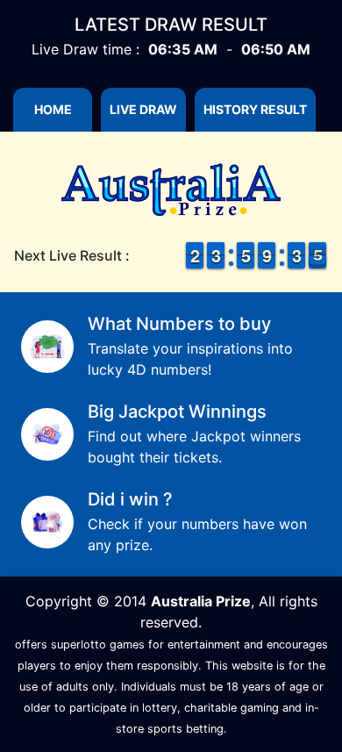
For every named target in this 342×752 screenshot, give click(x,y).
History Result (255, 109)
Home (53, 109)
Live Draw (143, 109)
